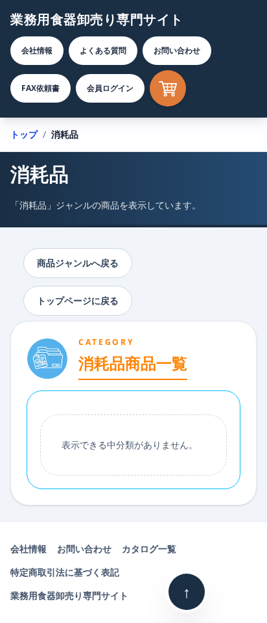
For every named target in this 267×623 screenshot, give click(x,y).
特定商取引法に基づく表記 (64, 572)
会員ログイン (110, 88)
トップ (24, 134)
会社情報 (36, 50)
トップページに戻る (78, 300)
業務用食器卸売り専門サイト (96, 19)
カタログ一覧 (149, 548)
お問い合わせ (177, 50)
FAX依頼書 (40, 88)
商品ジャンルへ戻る (78, 263)
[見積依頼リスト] (168, 88)
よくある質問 (103, 50)
